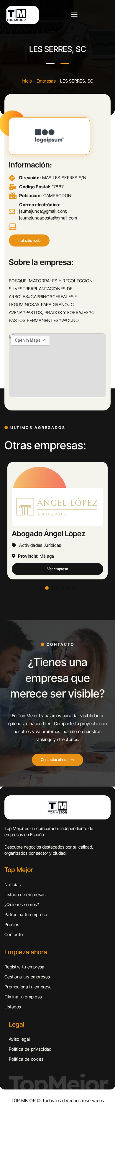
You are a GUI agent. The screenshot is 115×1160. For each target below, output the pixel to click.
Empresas (46, 81)
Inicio (27, 81)
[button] (29, 240)
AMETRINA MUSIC (45, 533)
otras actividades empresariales (54, 545)
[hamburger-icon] (74, 15)
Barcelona (52, 556)
